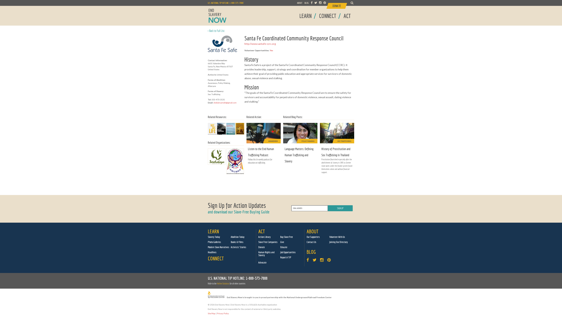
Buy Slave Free (286, 236)
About (312, 231)
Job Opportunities (288, 252)
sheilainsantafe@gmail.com (225, 103)
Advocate (262, 262)
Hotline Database (223, 283)
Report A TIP (285, 257)
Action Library (264, 236)
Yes (271, 50)
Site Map (211, 313)
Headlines (212, 252)
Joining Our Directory (338, 242)
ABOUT (299, 3)
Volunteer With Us (337, 236)
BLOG (307, 3)
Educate (283, 247)
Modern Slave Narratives (218, 247)
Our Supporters (313, 236)
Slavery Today (214, 236)
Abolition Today (237, 236)
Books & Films (237, 242)
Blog (311, 252)
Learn (213, 231)
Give (282, 242)
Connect (216, 258)
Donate (261, 247)
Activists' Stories (238, 247)
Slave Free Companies (267, 242)
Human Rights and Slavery (266, 254)
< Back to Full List (216, 30)
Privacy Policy (223, 313)
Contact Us (311, 242)
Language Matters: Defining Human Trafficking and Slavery (299, 155)
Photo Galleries (214, 242)
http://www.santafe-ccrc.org (260, 43)
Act (261, 231)
